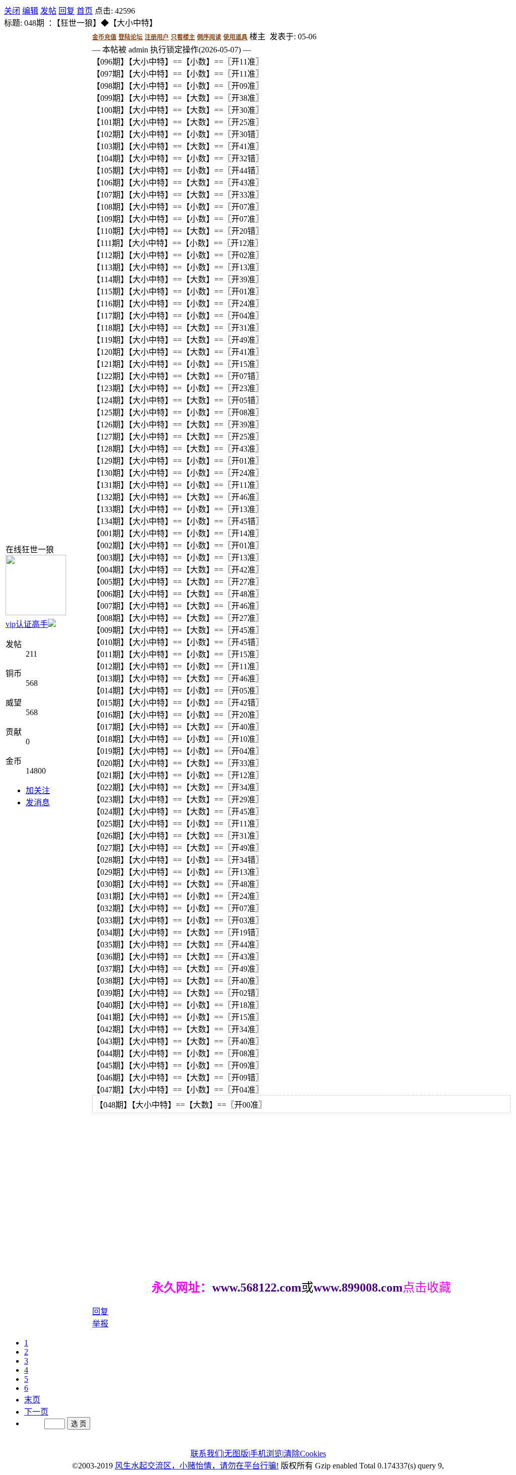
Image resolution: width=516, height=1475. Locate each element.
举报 (100, 1323)
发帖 (48, 11)
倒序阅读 (209, 37)
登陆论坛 (130, 37)
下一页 (36, 1411)
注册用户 (157, 37)
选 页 (78, 1424)
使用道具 (235, 37)
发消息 (38, 802)
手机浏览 (266, 1453)
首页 (85, 11)
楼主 (257, 36)
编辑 (30, 11)
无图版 (236, 1453)
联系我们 (206, 1453)
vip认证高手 (27, 624)
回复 (66, 11)
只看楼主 (183, 37)
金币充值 (104, 37)
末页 (32, 1399)
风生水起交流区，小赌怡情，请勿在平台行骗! (197, 1465)
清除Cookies (305, 1453)
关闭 (12, 11)
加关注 (38, 790)
